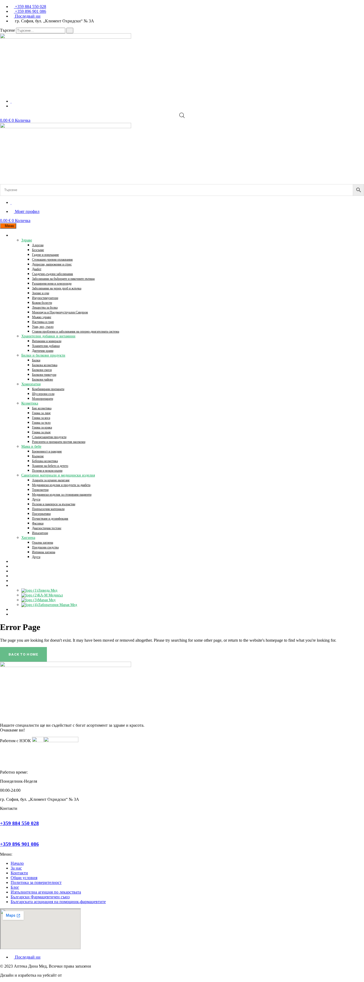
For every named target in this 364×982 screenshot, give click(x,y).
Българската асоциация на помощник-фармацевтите (58, 901)
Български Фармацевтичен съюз (40, 897)
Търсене (7, 30)
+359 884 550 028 (19, 823)
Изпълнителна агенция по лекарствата (46, 892)
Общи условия (24, 877)
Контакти (19, 873)
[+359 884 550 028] (1, 813)
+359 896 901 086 (19, 844)
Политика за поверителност (36, 882)
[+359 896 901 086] (1, 833)
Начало (17, 863)
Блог (15, 887)
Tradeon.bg (72, 975)
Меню (9, 226)
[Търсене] (69, 30)
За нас (16, 868)
